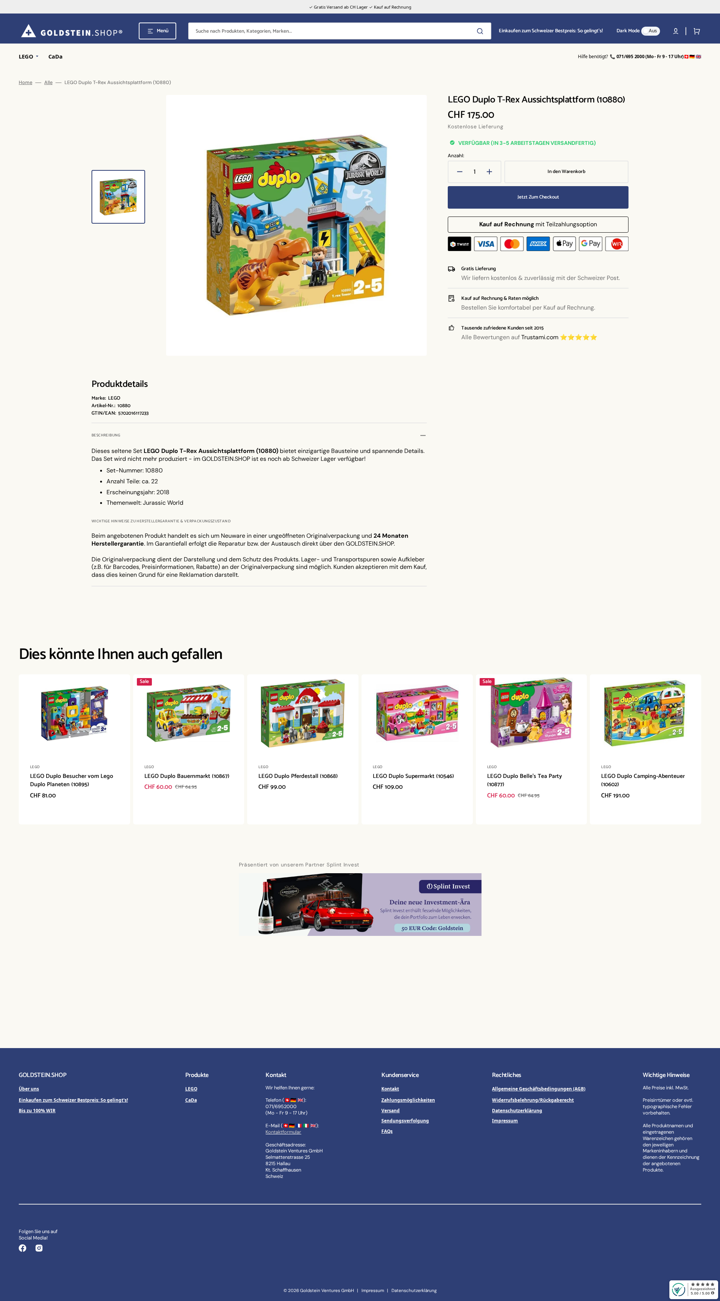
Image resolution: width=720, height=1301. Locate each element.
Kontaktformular (283, 1132)
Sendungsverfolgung (405, 1121)
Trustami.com (539, 337)
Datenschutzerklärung (517, 1110)
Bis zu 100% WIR (37, 1110)
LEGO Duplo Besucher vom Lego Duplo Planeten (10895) (71, 781)
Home (25, 83)
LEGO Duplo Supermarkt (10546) (413, 776)
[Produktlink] (74, 749)
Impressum (505, 1121)
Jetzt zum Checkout (538, 197)
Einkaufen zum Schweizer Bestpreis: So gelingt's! (73, 1100)
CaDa (191, 1100)
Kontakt (390, 1089)
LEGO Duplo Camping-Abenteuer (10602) (643, 781)
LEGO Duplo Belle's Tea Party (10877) (524, 781)
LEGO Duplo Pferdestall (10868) (298, 776)
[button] (676, 31)
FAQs (387, 1131)
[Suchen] (481, 31)
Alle (48, 83)
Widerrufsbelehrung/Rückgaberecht (533, 1100)
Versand (390, 1110)
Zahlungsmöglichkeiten (408, 1100)
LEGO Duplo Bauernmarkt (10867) (187, 776)
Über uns (29, 1089)
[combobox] (339, 31)
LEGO (191, 1089)
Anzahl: (456, 156)
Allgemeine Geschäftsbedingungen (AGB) (538, 1089)
